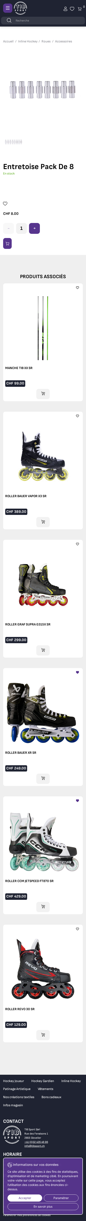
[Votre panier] (72, 8)
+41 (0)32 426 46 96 (36, 1142)
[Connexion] (65, 8)
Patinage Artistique (16, 1089)
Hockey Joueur (13, 1081)
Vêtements (45, 1089)
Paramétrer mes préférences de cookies (27, 1215)
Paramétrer (61, 1198)
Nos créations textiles (18, 1097)
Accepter (25, 1198)
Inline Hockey (71, 1081)
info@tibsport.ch (34, 1146)
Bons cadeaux (51, 1097)
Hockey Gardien (42, 1081)
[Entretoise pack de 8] (43, 89)
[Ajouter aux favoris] (5, 204)
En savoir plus (43, 1206)
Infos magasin (13, 1105)
